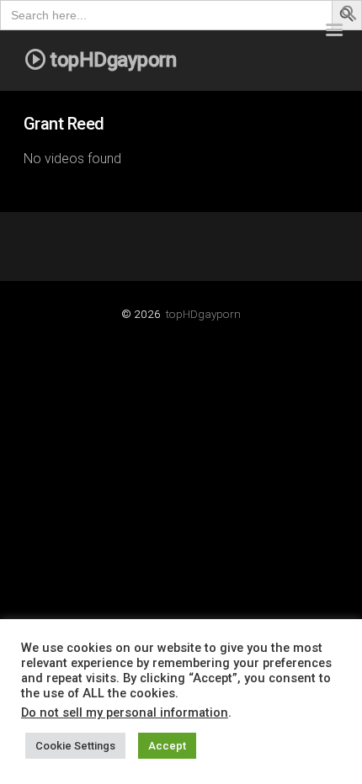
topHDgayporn (203, 313)
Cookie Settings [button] (75, 745)
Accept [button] (167, 745)
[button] (349, 16)
